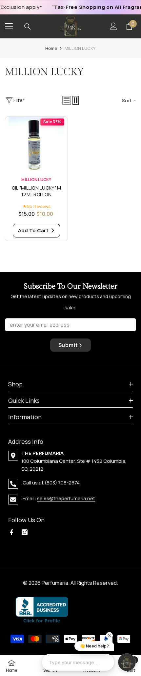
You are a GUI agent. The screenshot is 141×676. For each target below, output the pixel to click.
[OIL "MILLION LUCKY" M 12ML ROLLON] (36, 145)
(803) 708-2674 (62, 482)
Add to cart (34, 230)
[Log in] (113, 26)
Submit (68, 345)
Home (51, 48)
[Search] (27, 27)
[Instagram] (24, 532)
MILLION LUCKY (80, 48)
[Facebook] (11, 532)
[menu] (9, 26)
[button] (66, 100)
